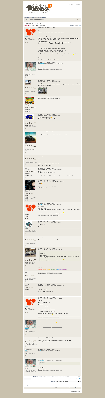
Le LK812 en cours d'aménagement (53, 59)
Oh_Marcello (42, 249)
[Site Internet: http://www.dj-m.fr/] (27, 200)
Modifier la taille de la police (79, 19)
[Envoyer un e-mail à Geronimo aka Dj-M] (25, 200)
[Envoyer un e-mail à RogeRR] (25, 346)
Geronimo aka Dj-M (42, 181)
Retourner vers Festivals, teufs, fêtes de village (32, 381)
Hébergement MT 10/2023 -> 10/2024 (34, 23)
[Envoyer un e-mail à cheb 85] (25, 152)
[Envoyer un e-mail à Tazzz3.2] (25, 281)
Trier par (52, 376)
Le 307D (51, 186)
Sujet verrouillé (26, 378)
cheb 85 (26, 143)
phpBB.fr (72, 390)
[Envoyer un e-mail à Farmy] (25, 93)
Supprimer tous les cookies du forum (63, 387)
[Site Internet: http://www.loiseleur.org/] (27, 42)
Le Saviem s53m (45, 59)
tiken (40, 350)
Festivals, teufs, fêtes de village (39, 19)
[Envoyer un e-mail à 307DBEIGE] (25, 164)
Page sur (76, 25)
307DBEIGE (27, 156)
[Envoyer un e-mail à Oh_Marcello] (25, 265)
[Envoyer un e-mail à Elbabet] (25, 245)
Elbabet (41, 238)
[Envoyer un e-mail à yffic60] (25, 177)
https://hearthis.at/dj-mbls (43, 187)
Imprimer (77, 19)
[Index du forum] (39, 8)
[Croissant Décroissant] (65, 376)
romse (41, 98)
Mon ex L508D (40, 59)
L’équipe (56, 387)
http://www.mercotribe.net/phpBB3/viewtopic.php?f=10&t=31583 (52, 69)
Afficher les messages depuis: (37, 376)
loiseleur (26, 36)
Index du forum (28, 19)
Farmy (41, 81)
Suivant (79, 376)
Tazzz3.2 (41, 273)
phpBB (75, 391)
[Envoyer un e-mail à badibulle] (25, 233)
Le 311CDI (48, 186)
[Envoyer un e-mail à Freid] (25, 128)
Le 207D (54, 186)
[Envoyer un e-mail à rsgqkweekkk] (25, 77)
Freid (40, 115)
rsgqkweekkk (42, 63)
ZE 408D (39, 186)
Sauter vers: (53, 381)
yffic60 (41, 169)
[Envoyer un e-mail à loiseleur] (25, 42)
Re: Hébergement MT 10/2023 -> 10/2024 (46, 62)
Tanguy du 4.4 (42, 285)
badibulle (41, 222)
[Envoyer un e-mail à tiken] (25, 355)
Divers (32, 19)
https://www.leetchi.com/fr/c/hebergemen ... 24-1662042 (56, 50)
